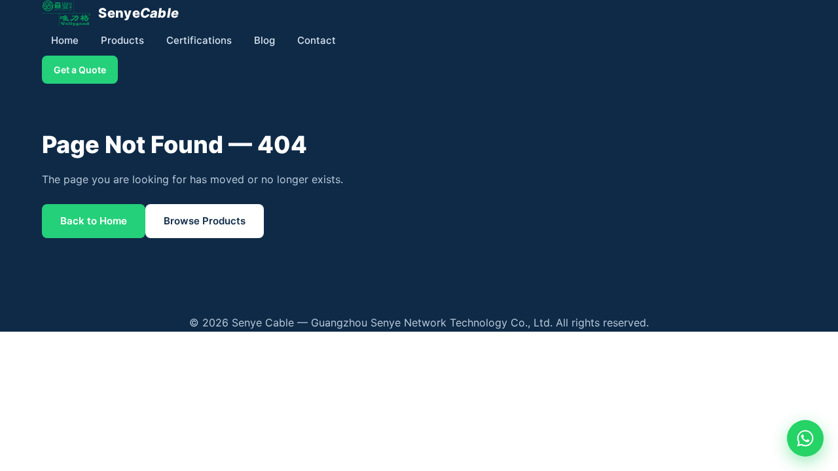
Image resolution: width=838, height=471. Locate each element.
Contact (316, 40)
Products (122, 40)
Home (65, 40)
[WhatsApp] (805, 438)
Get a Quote (80, 69)
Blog (264, 40)
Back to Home (93, 221)
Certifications (199, 40)
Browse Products (205, 221)
